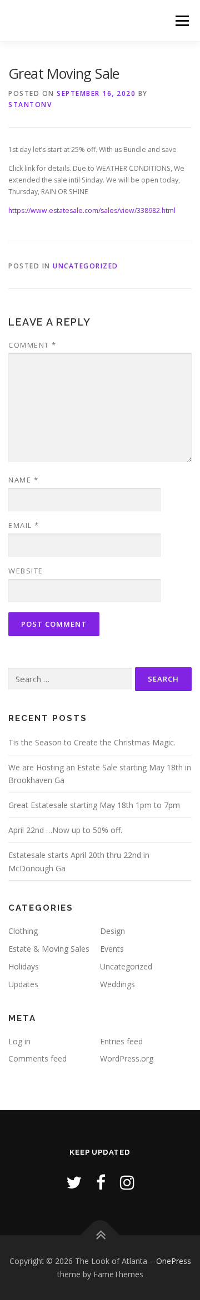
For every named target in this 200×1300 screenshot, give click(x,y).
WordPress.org (126, 1058)
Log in (19, 1041)
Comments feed (37, 1058)
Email (23, 525)
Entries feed (121, 1041)
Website (25, 571)
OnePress (173, 1261)
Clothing (23, 931)
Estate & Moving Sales (48, 948)
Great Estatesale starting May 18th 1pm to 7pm (94, 805)
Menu (181, 21)
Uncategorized (85, 266)
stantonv (30, 104)
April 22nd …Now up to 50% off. (65, 830)
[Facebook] (101, 1182)
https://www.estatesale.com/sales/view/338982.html (92, 210)
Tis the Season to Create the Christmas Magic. (92, 742)
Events (112, 948)
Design (112, 931)
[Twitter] (74, 1182)
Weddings (117, 984)
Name (23, 480)
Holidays (23, 966)
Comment (32, 345)
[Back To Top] (100, 1235)
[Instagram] (127, 1182)
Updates (23, 984)
